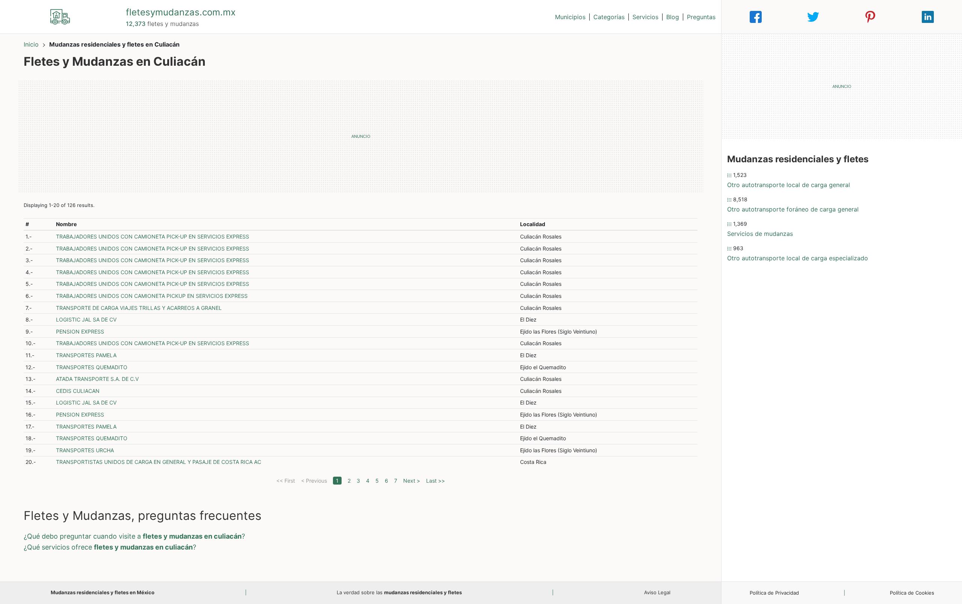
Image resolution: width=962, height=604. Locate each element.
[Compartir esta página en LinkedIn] (928, 17)
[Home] (60, 16)
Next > (411, 480)
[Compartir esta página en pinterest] (870, 17)
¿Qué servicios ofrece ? (110, 547)
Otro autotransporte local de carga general (788, 185)
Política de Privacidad (774, 593)
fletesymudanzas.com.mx (181, 12)
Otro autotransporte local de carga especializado (797, 258)
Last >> (435, 480)
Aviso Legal (657, 592)
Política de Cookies (912, 593)
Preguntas (701, 17)
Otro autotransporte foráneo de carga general (793, 209)
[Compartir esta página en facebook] (756, 17)
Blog (672, 17)
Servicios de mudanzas (760, 233)
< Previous (314, 480)
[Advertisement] (360, 136)
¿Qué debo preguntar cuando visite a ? (134, 536)
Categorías (609, 17)
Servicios (645, 17)
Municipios (570, 17)
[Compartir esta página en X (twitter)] (813, 17)
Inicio (31, 44)
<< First (285, 480)
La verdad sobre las (399, 592)
